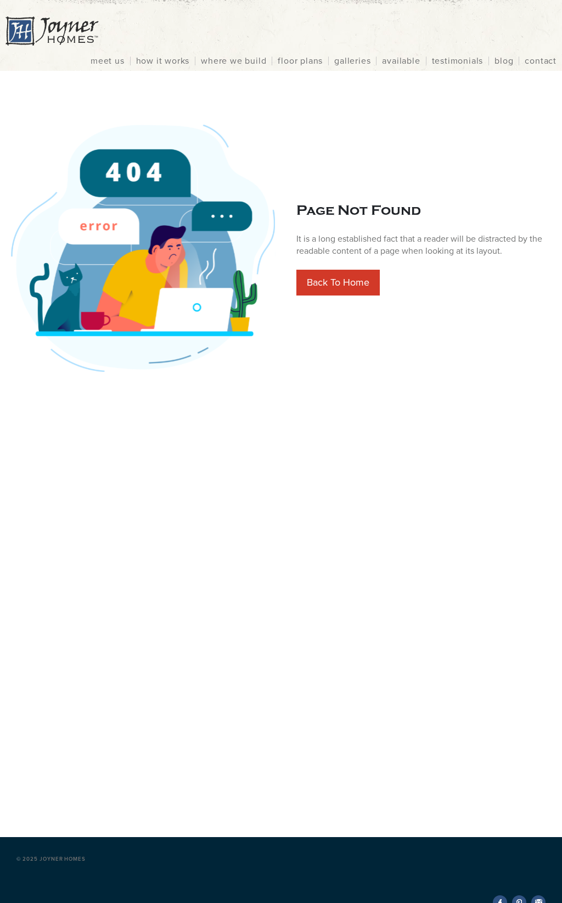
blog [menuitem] (503, 60)
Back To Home (338, 282)
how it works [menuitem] (163, 60)
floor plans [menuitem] (300, 60)
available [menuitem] (401, 60)
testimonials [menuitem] (458, 60)
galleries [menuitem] (352, 60)
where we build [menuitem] (233, 60)
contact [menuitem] (541, 60)
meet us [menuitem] (108, 60)
